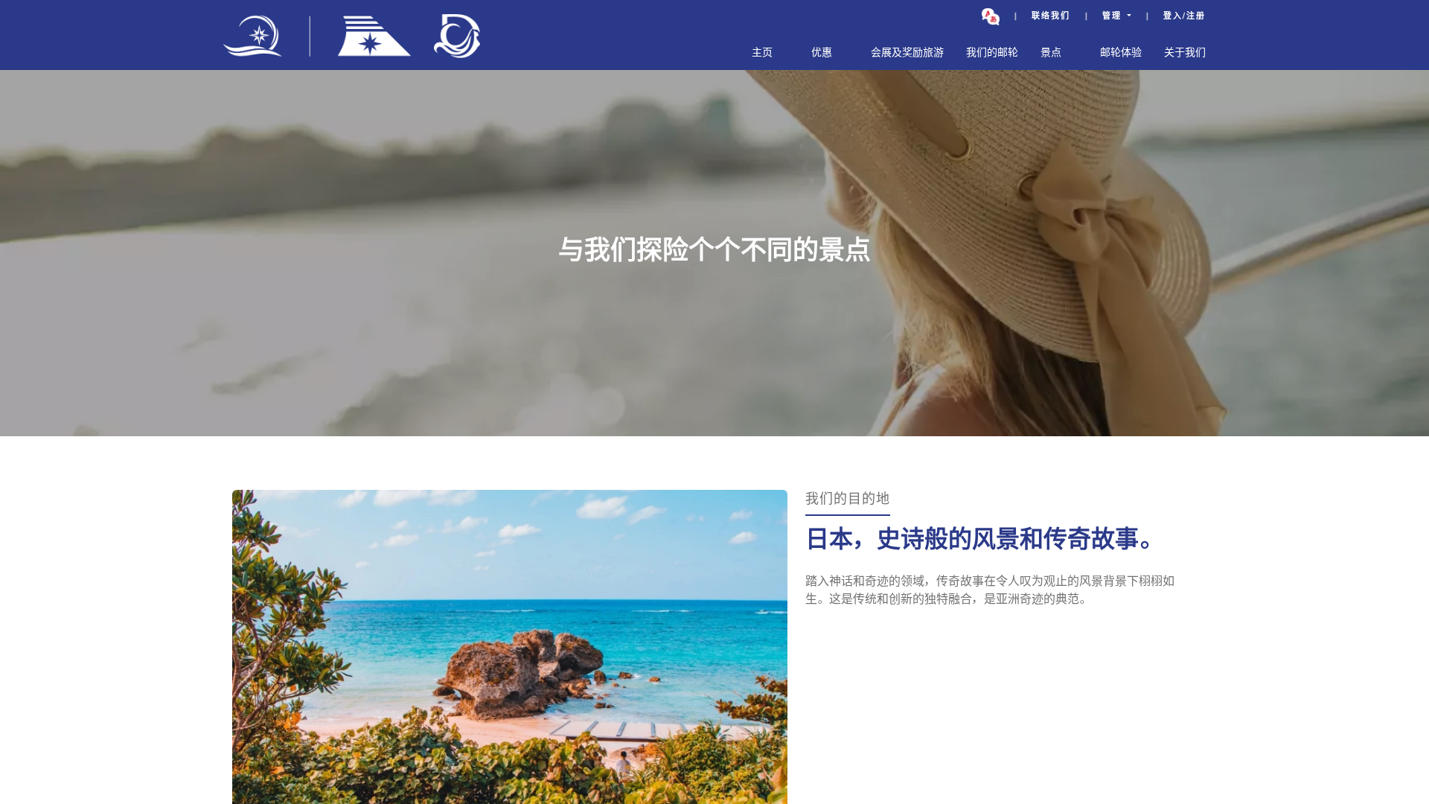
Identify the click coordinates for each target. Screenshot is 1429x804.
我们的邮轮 (992, 53)
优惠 (821, 53)
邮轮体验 (1121, 53)
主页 (762, 53)
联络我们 (1051, 16)
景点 (1050, 53)
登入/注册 (1184, 16)
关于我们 (1185, 53)
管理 (1113, 16)
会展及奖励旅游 (907, 53)
